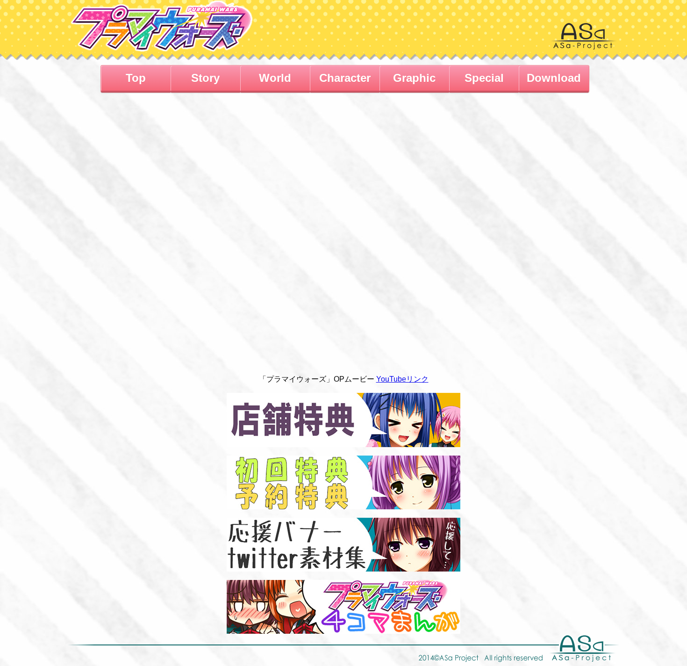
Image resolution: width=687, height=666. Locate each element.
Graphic (414, 78)
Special (484, 78)
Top (136, 78)
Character (345, 78)
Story (205, 78)
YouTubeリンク (402, 379)
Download (554, 78)
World (275, 78)
